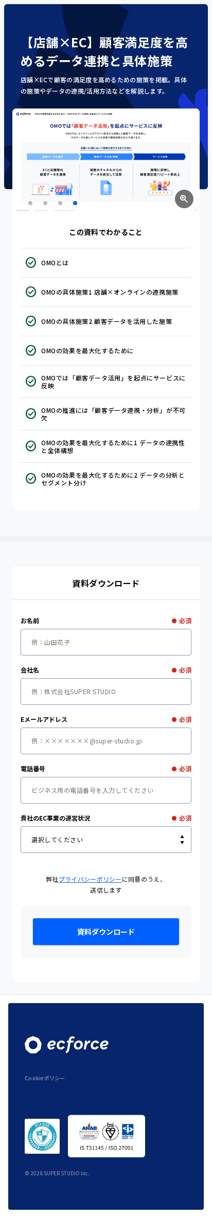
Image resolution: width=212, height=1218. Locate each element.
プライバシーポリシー (90, 879)
